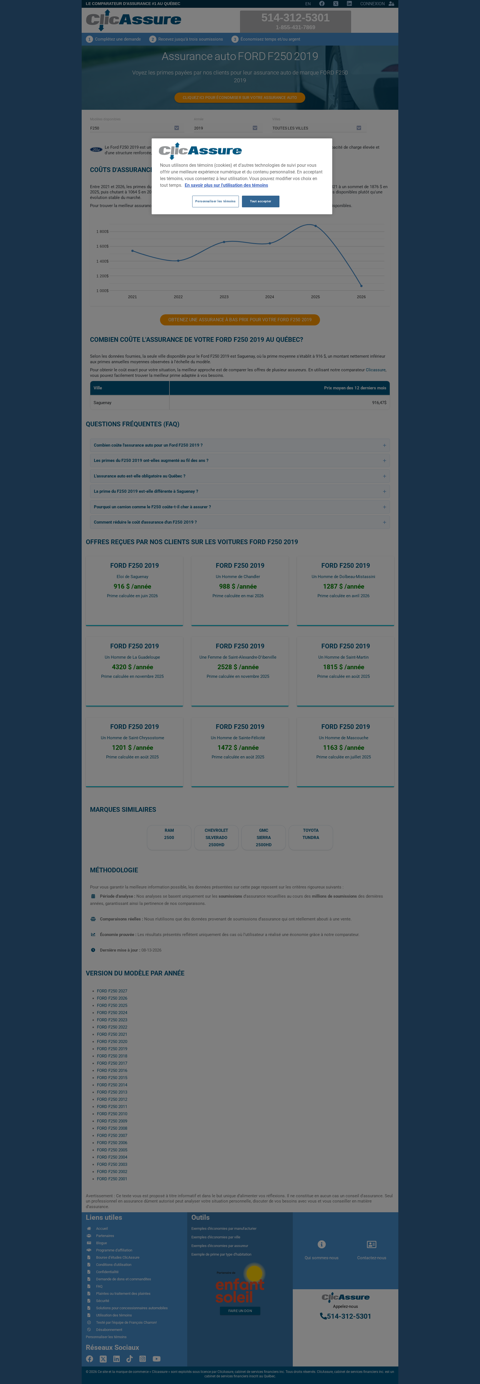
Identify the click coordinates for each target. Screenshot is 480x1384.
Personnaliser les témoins (215, 201)
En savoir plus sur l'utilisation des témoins (226, 185)
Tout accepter (260, 201)
